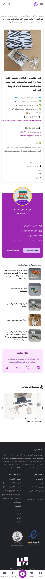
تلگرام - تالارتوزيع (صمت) (12, 483)
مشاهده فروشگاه (13, 250)
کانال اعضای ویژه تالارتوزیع (11, 494)
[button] (42, 408)
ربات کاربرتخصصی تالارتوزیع (11, 498)
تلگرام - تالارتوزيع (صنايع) (12, 487)
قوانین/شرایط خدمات (36, 487)
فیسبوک (18, 510)
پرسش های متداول (37, 491)
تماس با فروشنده (32, 250)
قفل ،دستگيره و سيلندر (26, 16)
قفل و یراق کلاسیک (9, 16)
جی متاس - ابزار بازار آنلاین (34, 499)
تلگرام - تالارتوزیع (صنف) (12, 491)
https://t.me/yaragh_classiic (30, 132)
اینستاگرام (17, 502)
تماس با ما (40, 479)
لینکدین (18, 506)
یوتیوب (18, 518)
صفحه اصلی (39, 16)
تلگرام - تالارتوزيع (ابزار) (13, 479)
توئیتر (19, 514)
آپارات (18, 521)
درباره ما (41, 483)
